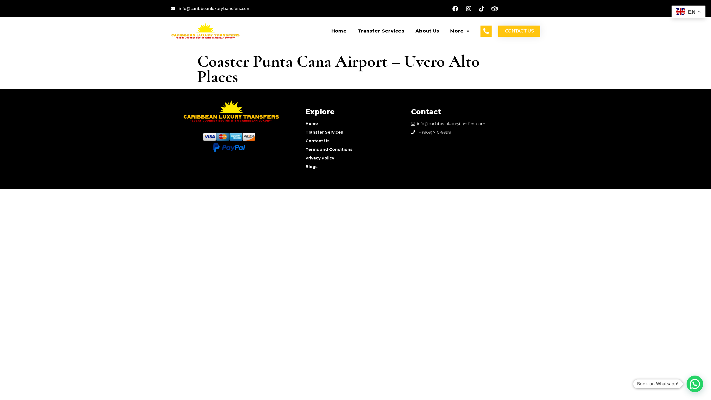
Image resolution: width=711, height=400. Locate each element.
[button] (519, 31)
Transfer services (381, 31)
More (457, 31)
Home (339, 31)
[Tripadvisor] (494, 8)
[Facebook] (455, 8)
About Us (427, 31)
